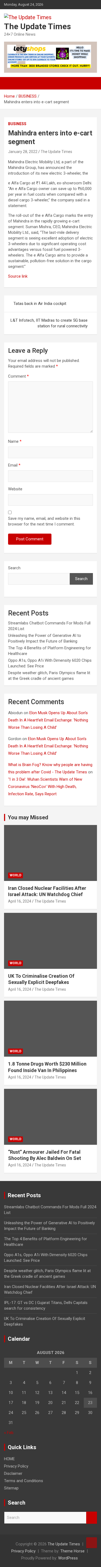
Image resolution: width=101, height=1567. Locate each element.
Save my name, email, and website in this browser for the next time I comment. (44, 521)
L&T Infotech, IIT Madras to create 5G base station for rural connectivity (49, 323)
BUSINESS (17, 124)
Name (15, 441)
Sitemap (11, 1488)
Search (14, 567)
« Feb (8, 1432)
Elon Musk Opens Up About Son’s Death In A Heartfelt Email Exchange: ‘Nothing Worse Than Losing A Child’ (48, 720)
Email (14, 465)
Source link (17, 276)
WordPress (68, 1558)
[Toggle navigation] (11, 83)
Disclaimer (13, 1473)
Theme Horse (72, 1551)
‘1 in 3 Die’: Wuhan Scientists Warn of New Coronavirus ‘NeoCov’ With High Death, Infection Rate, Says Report (45, 786)
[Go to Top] (91, 1542)
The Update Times (37, 26)
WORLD (15, 875)
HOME (9, 1458)
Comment (18, 376)
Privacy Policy (16, 1466)
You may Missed (28, 817)
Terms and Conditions (23, 1480)
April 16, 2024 (19, 901)
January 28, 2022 (22, 151)
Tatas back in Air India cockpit (39, 303)
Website (15, 489)
